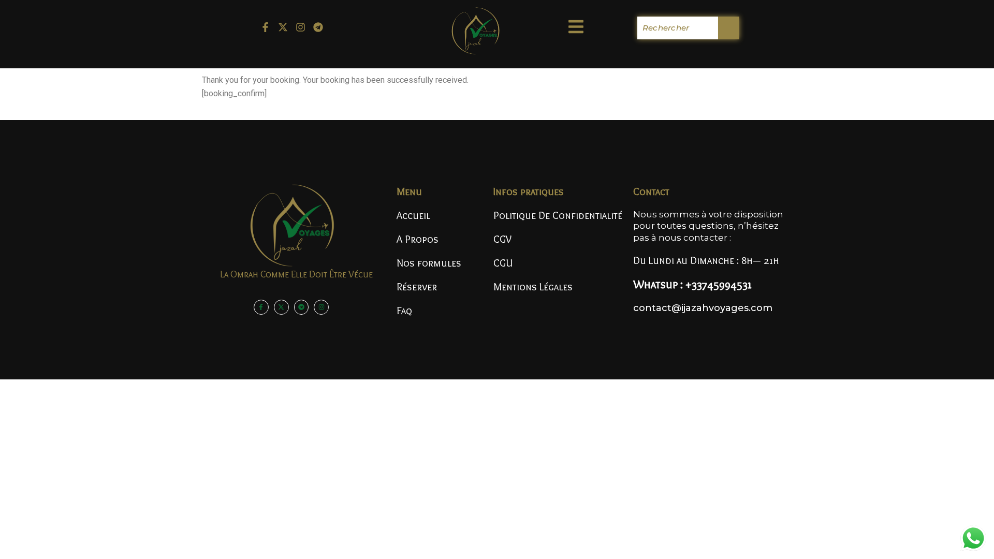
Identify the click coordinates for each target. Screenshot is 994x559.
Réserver (417, 287)
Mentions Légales (533, 287)
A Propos (417, 239)
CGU (503, 263)
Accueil (413, 215)
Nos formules (429, 263)
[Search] (728, 28)
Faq (404, 310)
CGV (502, 239)
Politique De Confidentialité (557, 215)
